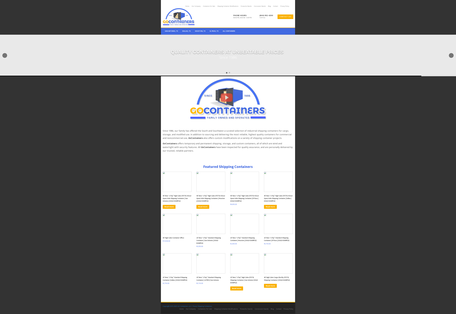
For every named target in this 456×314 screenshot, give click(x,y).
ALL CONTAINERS (229, 31)
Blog (269, 6)
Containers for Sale (209, 6)
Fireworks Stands (246, 6)
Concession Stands (260, 6)
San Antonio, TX (171, 31)
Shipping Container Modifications (227, 6)
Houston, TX (200, 31)
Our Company (196, 6)
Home (187, 6)
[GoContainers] (179, 17)
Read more (169, 207)
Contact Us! (285, 17)
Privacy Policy (284, 6)
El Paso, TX (214, 31)
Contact (275, 6)
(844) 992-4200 (266, 15)
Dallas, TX (186, 31)
